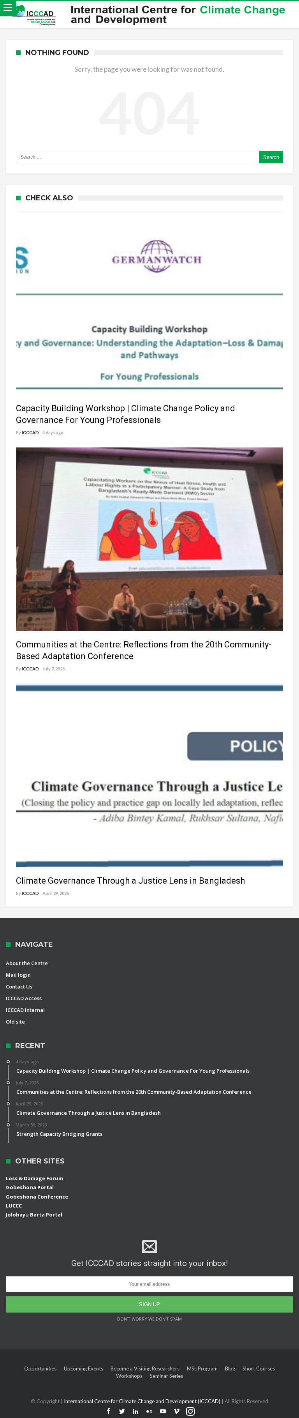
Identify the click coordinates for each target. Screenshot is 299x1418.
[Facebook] (108, 1411)
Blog (230, 1368)
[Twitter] (122, 1411)
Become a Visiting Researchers (145, 1368)
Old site (15, 1021)
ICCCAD (30, 432)
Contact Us (19, 986)
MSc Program (202, 1368)
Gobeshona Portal (30, 1187)
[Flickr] (149, 1411)
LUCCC (14, 1205)
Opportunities (40, 1368)
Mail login (18, 974)
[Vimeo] (177, 1411)
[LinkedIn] (136, 1411)
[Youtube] (163, 1411)
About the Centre (27, 963)
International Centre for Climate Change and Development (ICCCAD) (143, 1401)
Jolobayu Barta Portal (34, 1214)
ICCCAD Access (24, 998)
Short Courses (259, 1368)
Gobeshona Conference (37, 1196)
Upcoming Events (83, 1368)
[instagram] (190, 1411)
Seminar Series (166, 1376)
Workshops (129, 1376)
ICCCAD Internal (25, 1009)
